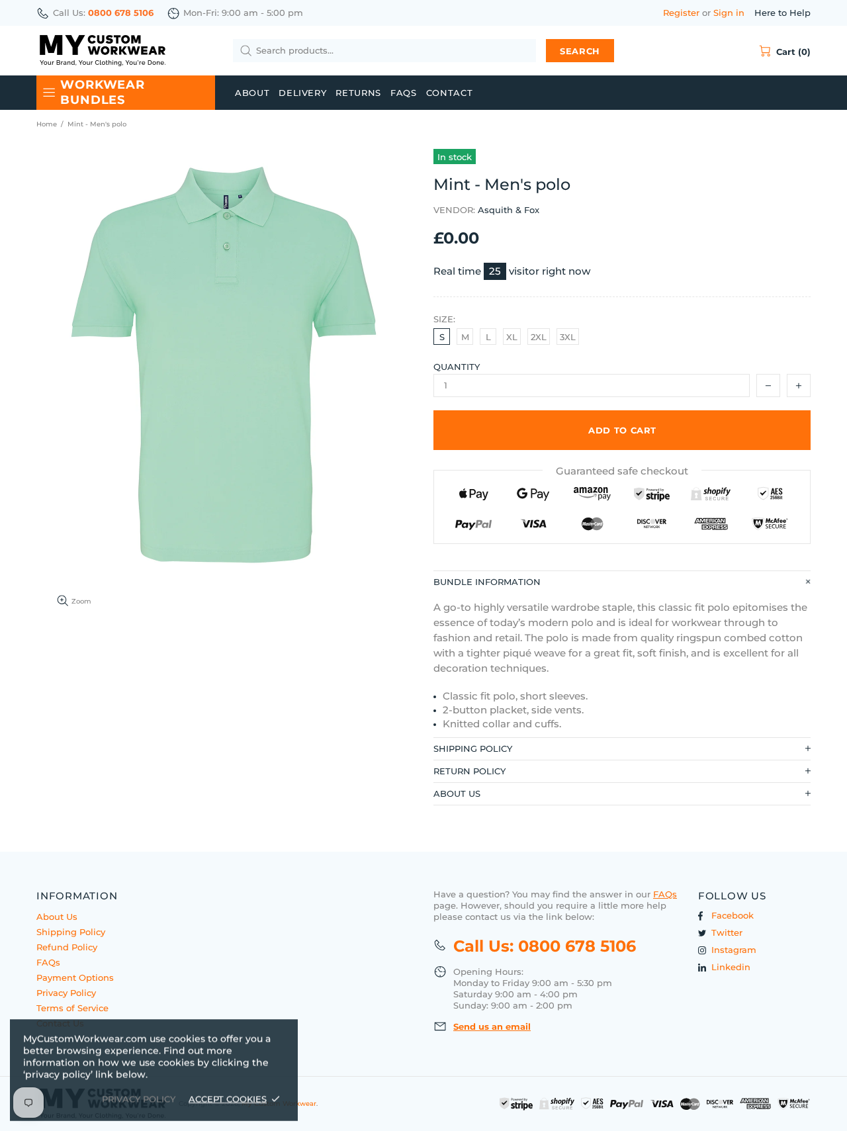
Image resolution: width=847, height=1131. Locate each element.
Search (580, 51)
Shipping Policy (70, 932)
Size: (444, 319)
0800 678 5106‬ (121, 12)
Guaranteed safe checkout (622, 471)
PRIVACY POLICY (138, 1098)
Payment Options (75, 977)
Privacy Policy (66, 992)
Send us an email (492, 1026)
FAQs (48, 962)
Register (681, 12)
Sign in (728, 12)
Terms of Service (72, 1008)
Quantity (456, 366)
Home (46, 124)
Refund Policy (66, 947)
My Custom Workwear (102, 50)
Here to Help (782, 12)
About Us (56, 916)
